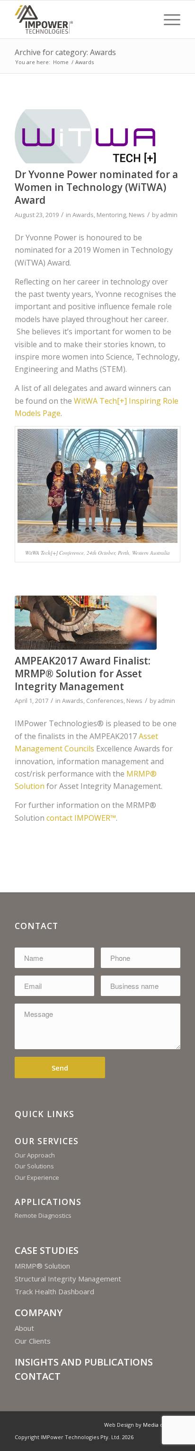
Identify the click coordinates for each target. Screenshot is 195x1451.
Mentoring (111, 214)
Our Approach (35, 1155)
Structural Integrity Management (68, 1278)
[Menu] (167, 19)
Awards (83, 214)
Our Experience (37, 1177)
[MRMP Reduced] (86, 623)
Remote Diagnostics (43, 1215)
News (137, 214)
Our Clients (33, 1341)
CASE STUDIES (47, 1250)
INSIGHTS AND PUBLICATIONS (84, 1362)
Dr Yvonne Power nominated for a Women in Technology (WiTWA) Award (96, 187)
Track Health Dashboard (54, 1291)
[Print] (81, 19)
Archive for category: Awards (65, 52)
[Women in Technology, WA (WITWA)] (86, 136)
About (24, 1328)
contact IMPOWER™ (81, 818)
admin (168, 214)
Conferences (105, 700)
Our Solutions (34, 1166)
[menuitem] (167, 19)
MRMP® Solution (42, 1266)
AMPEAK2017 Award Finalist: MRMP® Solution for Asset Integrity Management (83, 673)
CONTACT (38, 1376)
